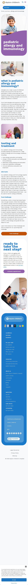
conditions (9, 333)
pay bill (7, 394)
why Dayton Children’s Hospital (14, 373)
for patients (9, 345)
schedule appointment (14, 271)
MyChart (8, 396)
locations (8, 337)
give (8, 429)
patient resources (10, 366)
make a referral (11, 422)
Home (2, 11)
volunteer (8, 380)
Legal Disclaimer (14, 450)
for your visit (9, 342)
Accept (14, 580)
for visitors (8, 354)
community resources (11, 361)
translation (15, 438)
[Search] (22, 2)
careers (9, 426)
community (9, 378)
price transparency (11, 401)
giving (7, 382)
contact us (8, 399)
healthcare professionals (14, 419)
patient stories (9, 375)
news (7, 384)
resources (9, 359)
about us (8, 371)
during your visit (10, 349)
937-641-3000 (9, 406)
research (8, 387)
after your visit (9, 351)
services (7, 11)
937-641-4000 (9, 410)
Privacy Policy (14, 583)
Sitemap (14, 456)
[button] (26, 566)
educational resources (11, 363)
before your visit (10, 347)
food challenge (14, 233)
